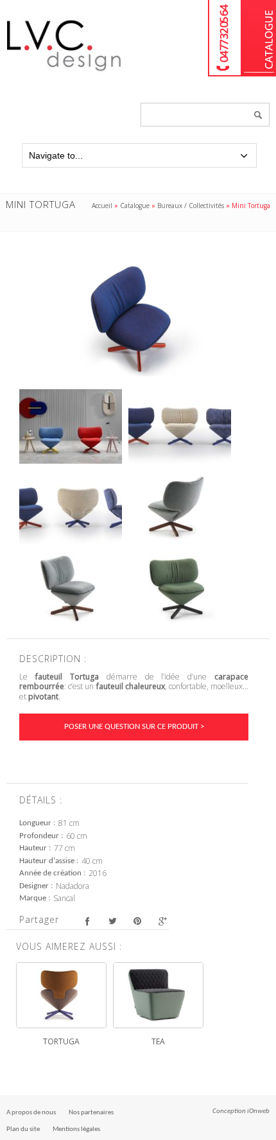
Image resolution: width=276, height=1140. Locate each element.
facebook (87, 921)
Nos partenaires (91, 1112)
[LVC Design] (64, 72)
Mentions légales (76, 1129)
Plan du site (23, 1129)
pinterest (137, 921)
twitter (112, 921)
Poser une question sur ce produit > (134, 727)
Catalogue (259, 38)
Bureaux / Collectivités (190, 205)
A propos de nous (31, 1112)
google (162, 921)
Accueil (102, 205)
